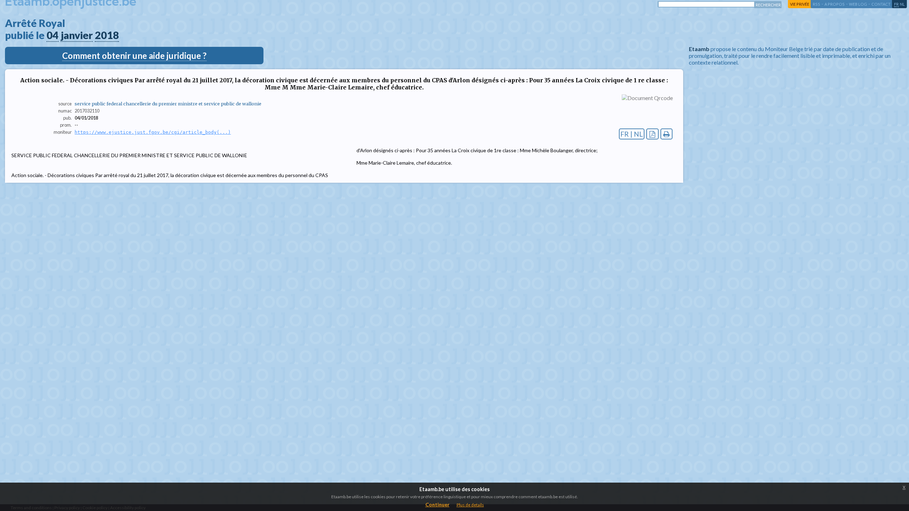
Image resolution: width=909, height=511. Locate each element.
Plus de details (470, 504)
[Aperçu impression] (666, 133)
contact (881, 4)
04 (53, 35)
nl (902, 4)
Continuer (437, 504)
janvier (77, 35)
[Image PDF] (652, 133)
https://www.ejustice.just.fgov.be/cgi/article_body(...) (153, 132)
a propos (834, 4)
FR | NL (631, 134)
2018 (107, 35)
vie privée (799, 4)
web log (858, 4)
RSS (816, 4)
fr (896, 4)
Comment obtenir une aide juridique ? (134, 55)
